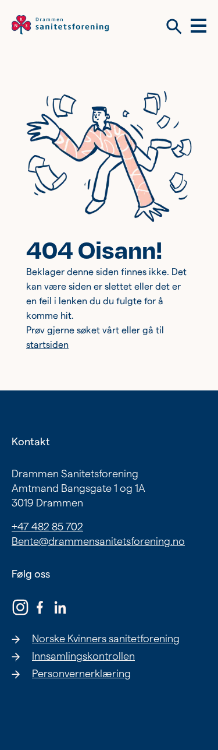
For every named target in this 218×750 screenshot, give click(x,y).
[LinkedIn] (60, 608)
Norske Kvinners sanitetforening (106, 638)
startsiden (47, 345)
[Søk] (174, 26)
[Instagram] (20, 608)
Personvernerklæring (81, 673)
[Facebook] (40, 608)
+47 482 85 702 (47, 526)
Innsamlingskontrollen (83, 655)
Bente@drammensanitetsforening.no (98, 541)
